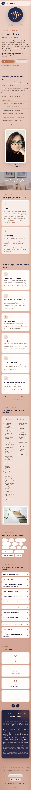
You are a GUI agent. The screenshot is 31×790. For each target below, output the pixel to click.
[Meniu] (28, 3)
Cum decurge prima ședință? (11, 612)
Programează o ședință (8, 61)
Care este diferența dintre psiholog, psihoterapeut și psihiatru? (13, 585)
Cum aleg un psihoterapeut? (10, 591)
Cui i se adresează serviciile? (11, 607)
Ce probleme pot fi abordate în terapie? (14, 601)
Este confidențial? (8, 629)
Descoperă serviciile (21, 61)
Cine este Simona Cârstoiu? (10, 574)
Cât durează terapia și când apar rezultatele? (11, 618)
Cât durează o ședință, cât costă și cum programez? (13, 635)
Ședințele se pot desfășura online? (12, 624)
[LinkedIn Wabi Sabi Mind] (17, 706)
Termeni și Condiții (15, 779)
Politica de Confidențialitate (15, 776)
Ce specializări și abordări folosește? (13, 596)
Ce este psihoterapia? (9, 579)
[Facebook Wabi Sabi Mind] (13, 706)
